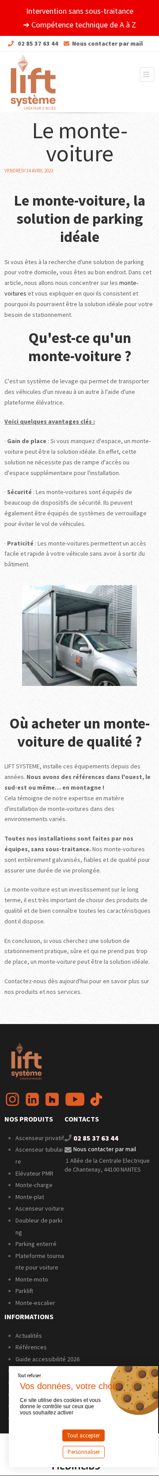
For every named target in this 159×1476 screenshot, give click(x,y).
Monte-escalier (35, 1303)
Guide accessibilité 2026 (48, 1359)
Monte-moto (31, 1279)
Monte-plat (29, 1197)
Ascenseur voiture (39, 1208)
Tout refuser (29, 1375)
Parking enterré (36, 1244)
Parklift (24, 1291)
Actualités (28, 1336)
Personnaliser (84, 1452)
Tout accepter (83, 1435)
